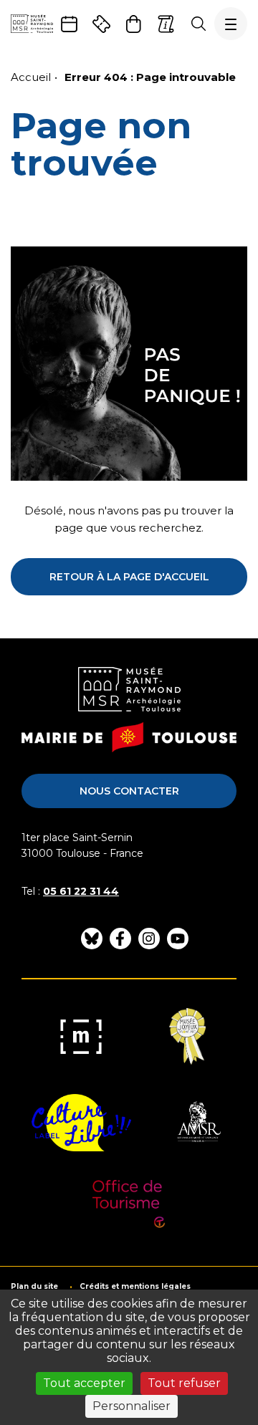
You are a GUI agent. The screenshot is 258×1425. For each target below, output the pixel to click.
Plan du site (34, 1286)
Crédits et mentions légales (135, 1286)
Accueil (31, 77)
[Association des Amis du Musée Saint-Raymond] (197, 1122)
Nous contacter (129, 791)
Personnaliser (131, 1406)
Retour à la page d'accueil (129, 576)
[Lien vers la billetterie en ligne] (101, 24)
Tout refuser (184, 1383)
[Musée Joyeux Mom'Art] (187, 1036)
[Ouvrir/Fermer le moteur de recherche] (198, 24)
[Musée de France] (81, 1036)
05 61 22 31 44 (81, 891)
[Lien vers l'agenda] (69, 24)
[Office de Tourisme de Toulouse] (129, 1208)
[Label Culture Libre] (81, 1122)
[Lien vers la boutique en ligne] (134, 24)
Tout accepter (84, 1383)
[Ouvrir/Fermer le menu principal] (230, 23)
